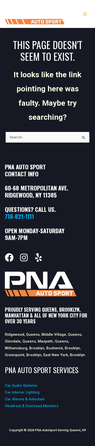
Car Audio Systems (21, 385)
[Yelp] (38, 257)
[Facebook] (9, 257)
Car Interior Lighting (22, 392)
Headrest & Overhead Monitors (31, 406)
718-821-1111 (19, 216)
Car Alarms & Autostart (25, 399)
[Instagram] (23, 257)
